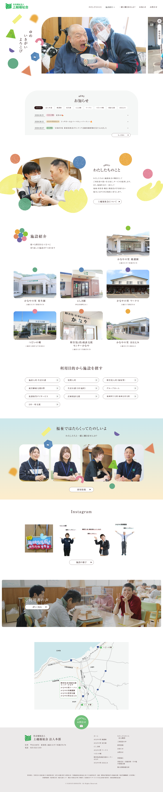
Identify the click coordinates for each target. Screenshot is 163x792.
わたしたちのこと (95, 7)
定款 (98, 775)
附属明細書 (46, 777)
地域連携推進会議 (115, 777)
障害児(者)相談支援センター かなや (103, 758)
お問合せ (153, 7)
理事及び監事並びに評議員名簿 (109, 775)
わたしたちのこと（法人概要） (123, 737)
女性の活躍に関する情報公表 (63, 775)
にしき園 (97, 746)
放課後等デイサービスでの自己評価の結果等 (97, 777)
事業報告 (120, 758)
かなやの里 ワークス (101, 750)
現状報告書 (53, 777)
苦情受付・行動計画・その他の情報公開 (127, 763)
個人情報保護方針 (123, 767)
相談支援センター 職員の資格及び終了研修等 (70, 777)
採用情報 (120, 745)
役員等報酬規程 (124, 775)
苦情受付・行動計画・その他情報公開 (44, 775)
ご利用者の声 (121, 742)
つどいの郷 (97, 754)
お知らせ (142, 7)
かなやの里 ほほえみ (101, 763)
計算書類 (132, 775)
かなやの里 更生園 (100, 743)
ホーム (96, 736)
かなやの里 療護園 (100, 739)
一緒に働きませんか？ (127, 7)
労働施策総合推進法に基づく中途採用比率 (84, 775)
